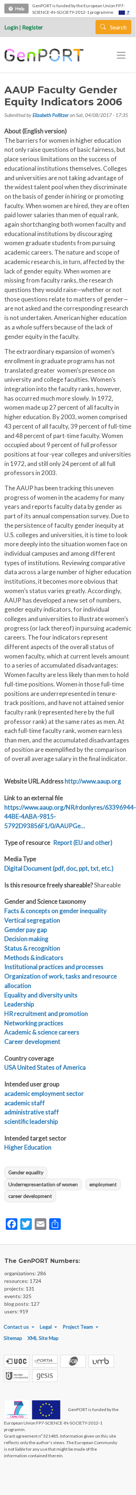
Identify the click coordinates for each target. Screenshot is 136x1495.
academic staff (24, 1103)
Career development (32, 1041)
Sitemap (13, 1338)
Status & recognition (32, 948)
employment (103, 1184)
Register (32, 27)
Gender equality (25, 1172)
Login (11, 27)
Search (118, 27)
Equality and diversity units (40, 995)
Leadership (19, 1004)
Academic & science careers (41, 1032)
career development (30, 1196)
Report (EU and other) (82, 842)
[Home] (45, 55)
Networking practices (33, 1023)
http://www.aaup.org (93, 781)
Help (19, 8)
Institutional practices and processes (53, 967)
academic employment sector (44, 1093)
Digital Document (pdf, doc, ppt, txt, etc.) (59, 868)
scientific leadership (31, 1121)
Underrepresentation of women (43, 1184)
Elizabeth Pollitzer (51, 115)
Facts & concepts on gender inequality (55, 911)
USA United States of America (45, 1067)
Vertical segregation (32, 920)
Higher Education (27, 1147)
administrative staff (31, 1112)
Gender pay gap (25, 929)
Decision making (26, 939)
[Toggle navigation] (121, 55)
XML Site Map (43, 1338)
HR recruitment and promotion (46, 1013)
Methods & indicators (33, 957)
